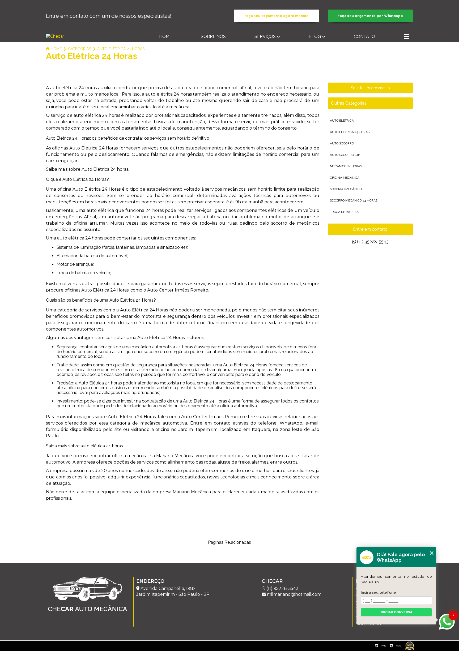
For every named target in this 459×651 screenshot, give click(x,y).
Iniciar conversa (396, 612)
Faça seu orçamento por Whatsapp (370, 16)
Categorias (79, 49)
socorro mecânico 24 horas (353, 200)
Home (165, 36)
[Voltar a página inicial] (75, 36)
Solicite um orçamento (370, 88)
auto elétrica (342, 120)
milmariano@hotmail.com (293, 594)
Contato (364, 36)
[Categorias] (406, 37)
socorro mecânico (346, 189)
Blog (315, 36)
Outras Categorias (349, 103)
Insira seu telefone (378, 592)
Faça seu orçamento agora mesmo (276, 16)
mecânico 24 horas (346, 166)
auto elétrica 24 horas (349, 132)
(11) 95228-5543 (372, 241)
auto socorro (342, 143)
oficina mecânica (344, 177)
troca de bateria (344, 212)
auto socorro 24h (345, 155)
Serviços (265, 36)
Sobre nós (213, 36)
